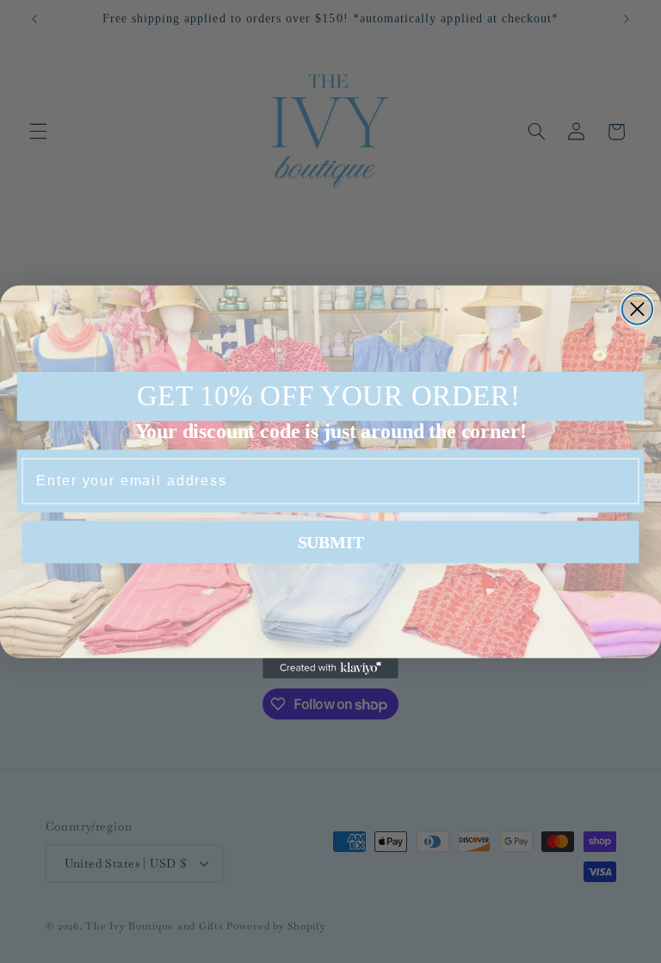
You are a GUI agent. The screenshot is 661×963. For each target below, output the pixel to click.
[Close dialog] (637, 308)
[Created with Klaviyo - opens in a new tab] (330, 667)
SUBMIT (331, 542)
